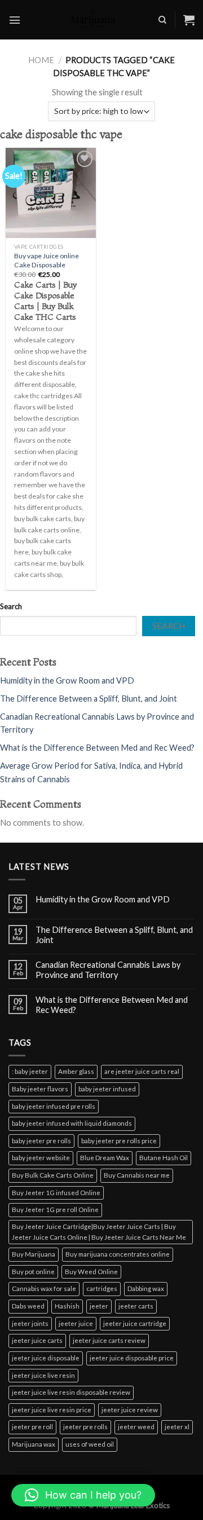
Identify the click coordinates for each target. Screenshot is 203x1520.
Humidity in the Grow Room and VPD (67, 680)
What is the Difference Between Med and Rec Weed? (97, 747)
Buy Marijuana (33, 1254)
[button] (83, 1495)
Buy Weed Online (91, 1271)
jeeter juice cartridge (134, 1323)
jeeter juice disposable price (132, 1358)
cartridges (101, 1288)
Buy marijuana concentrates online (117, 1254)
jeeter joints (30, 1323)
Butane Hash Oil (163, 1157)
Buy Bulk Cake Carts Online (53, 1175)
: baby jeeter (30, 1071)
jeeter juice (76, 1323)
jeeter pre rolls (85, 1426)
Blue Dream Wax (104, 1157)
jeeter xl (177, 1426)
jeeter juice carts (37, 1340)
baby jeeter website (41, 1157)
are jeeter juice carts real (141, 1071)
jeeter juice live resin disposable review (71, 1392)
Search (11, 606)
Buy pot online (33, 1271)
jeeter (99, 1306)
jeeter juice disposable (46, 1358)
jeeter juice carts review (109, 1340)
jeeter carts (135, 1306)
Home (41, 60)
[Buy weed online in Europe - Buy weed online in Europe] (93, 19)
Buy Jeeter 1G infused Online (56, 1192)
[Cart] (189, 19)
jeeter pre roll (32, 1426)
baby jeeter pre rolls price (119, 1140)
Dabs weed (28, 1306)
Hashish (67, 1306)
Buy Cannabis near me (137, 1175)
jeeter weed (136, 1426)
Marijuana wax (33, 1444)
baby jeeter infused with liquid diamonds (72, 1123)
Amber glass (76, 1071)
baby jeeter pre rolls (41, 1140)
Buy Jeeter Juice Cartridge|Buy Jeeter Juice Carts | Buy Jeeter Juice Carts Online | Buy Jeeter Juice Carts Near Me (99, 1232)
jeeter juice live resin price (51, 1409)
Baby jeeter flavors (40, 1088)
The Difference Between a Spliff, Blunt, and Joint (88, 698)
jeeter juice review (130, 1409)
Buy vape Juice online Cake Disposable (46, 260)
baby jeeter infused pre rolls (53, 1106)
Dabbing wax (145, 1288)
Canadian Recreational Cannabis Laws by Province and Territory (108, 969)
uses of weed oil (89, 1444)
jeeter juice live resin (43, 1375)
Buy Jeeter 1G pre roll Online (55, 1209)
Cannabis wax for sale (44, 1288)
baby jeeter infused (107, 1088)
